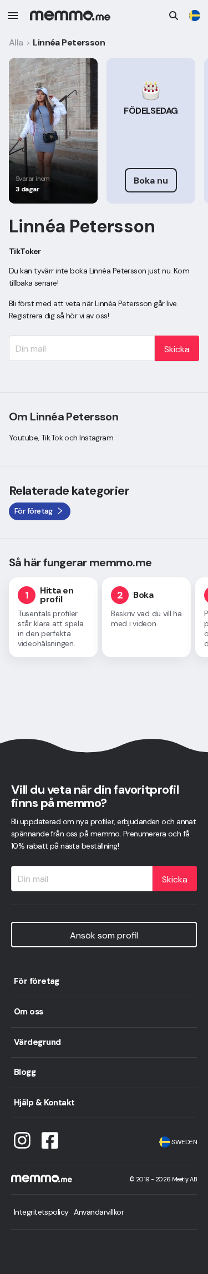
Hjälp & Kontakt (44, 1102)
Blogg (24, 1072)
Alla (16, 42)
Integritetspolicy (41, 1212)
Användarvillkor (99, 1212)
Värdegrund (37, 1042)
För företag (36, 981)
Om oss (28, 1011)
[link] (194, 15)
